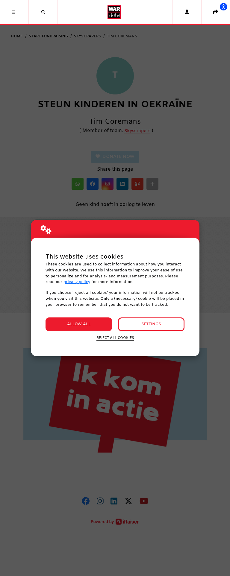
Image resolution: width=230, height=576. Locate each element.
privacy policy (76, 282)
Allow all (79, 324)
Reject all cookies (115, 338)
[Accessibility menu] (223, 6)
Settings (151, 324)
